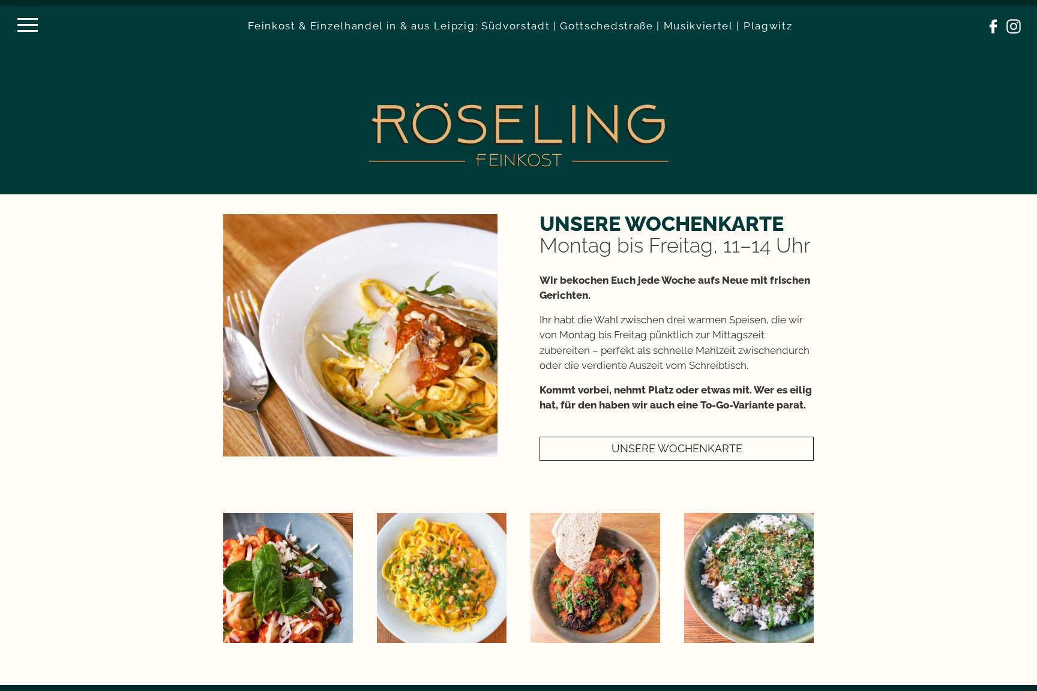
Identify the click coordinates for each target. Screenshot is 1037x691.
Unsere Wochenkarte (677, 448)
